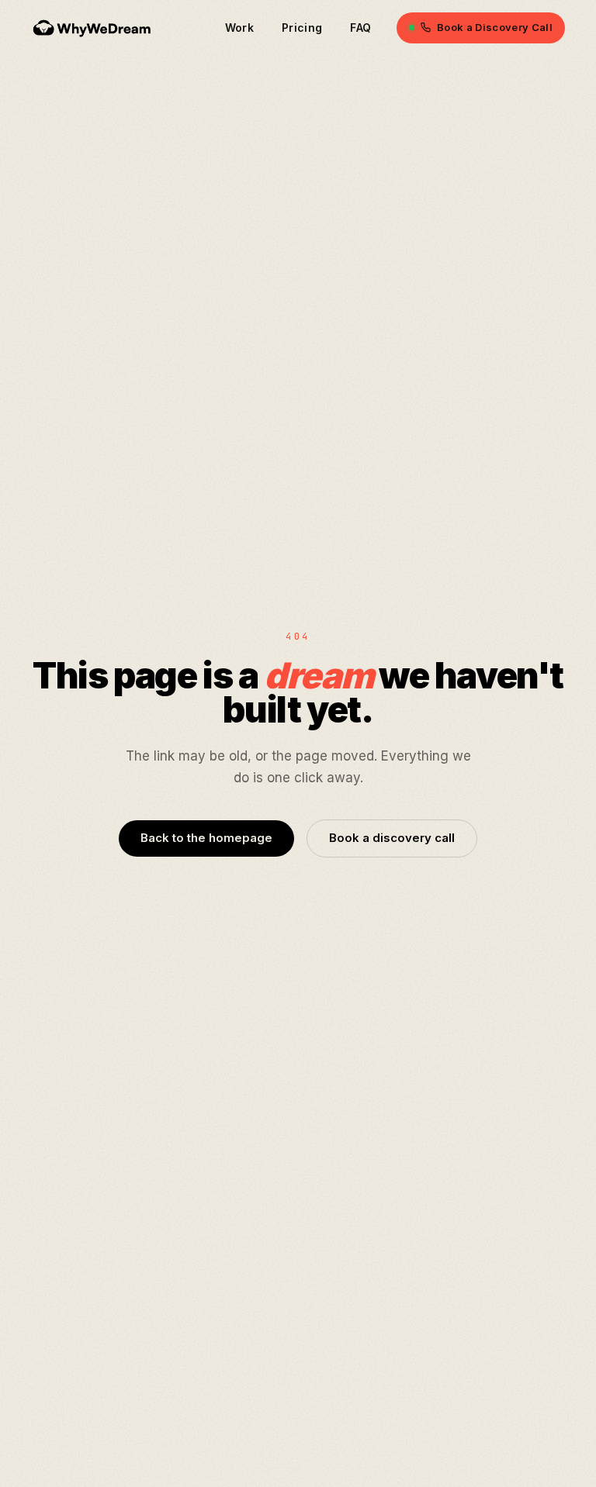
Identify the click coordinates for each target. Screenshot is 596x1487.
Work (239, 27)
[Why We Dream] (93, 28)
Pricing (302, 27)
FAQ (360, 27)
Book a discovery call (392, 837)
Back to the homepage (206, 837)
